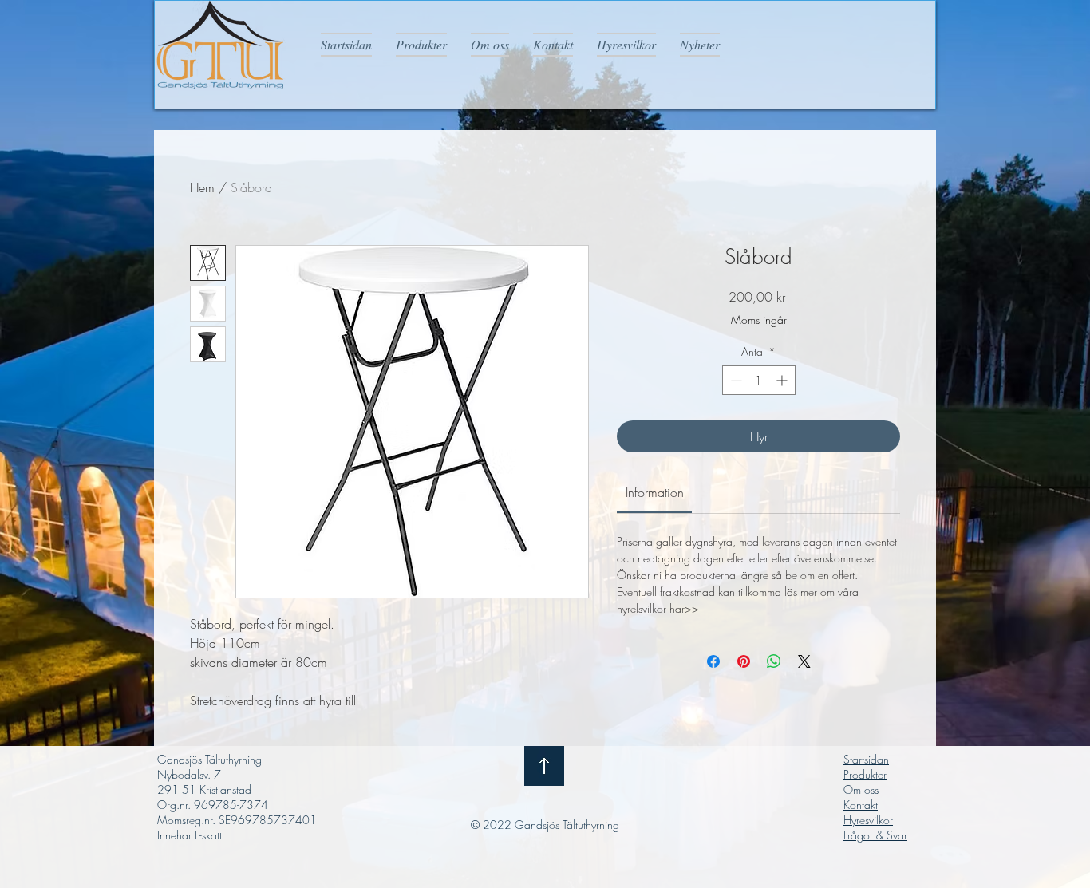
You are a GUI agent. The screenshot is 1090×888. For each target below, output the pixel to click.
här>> (684, 608)
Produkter (865, 774)
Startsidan (866, 759)
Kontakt (860, 804)
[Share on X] (804, 661)
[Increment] (783, 380)
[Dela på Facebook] (713, 661)
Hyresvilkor (868, 819)
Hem (202, 187)
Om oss (861, 789)
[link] (655, 492)
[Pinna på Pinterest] (743, 661)
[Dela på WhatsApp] (774, 661)
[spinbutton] (758, 380)
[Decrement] (734, 380)
